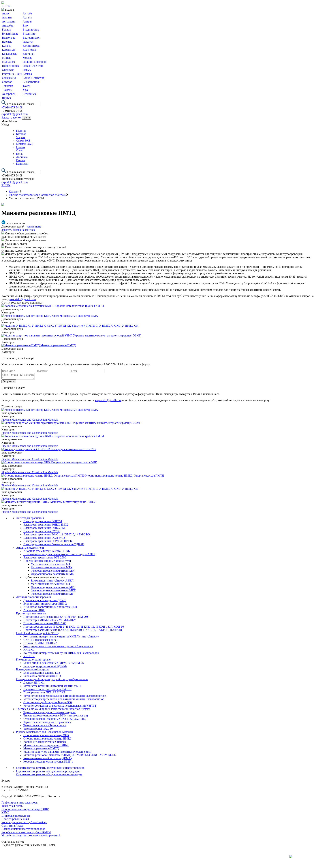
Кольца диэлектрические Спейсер (44, 741)
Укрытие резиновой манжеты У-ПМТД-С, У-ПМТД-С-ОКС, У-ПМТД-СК (69, 755)
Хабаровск (8, 93)
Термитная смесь (11, 805)
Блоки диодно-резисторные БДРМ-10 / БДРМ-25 (53, 662)
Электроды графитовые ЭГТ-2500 (44, 557)
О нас (19, 150)
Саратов (7, 81)
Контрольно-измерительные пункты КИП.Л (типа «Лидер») (61, 636)
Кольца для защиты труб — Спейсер (24, 822)
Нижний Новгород (34, 61)
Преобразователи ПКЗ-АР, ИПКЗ (44, 692)
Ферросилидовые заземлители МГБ (53, 587)
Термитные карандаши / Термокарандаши (49, 712)
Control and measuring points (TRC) (37, 633)
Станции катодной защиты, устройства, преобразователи (52, 679)
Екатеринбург (31, 37)
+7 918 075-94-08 (11, 107)
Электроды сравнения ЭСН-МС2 (44, 537)
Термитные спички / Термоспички (44, 725)
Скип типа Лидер (12, 825)
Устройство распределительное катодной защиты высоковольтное (64, 695)
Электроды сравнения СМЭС (41, 531)
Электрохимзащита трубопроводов (23, 828)
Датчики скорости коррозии (33, 597)
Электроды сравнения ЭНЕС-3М (44, 527)
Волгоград (8, 37)
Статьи (20, 147)
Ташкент (7, 85)
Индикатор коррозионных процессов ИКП (50, 606)
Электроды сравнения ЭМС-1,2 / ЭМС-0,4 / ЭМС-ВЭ (56, 534)
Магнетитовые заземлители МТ (50, 564)
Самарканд (9, 77)
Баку (26, 25)
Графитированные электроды (19, 802)
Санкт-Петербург (33, 77)
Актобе (27, 13)
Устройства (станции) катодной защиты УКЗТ (52, 685)
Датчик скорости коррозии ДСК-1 (44, 600)
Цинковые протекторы (15, 815)
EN (8, 5)
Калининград (31, 45)
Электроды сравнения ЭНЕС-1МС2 (45, 524)
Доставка (22, 157)
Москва (27, 57)
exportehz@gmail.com (14, 114)
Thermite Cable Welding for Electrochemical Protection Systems (53, 708)
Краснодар (29, 49)
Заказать (6, 229)
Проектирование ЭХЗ (15, 819)
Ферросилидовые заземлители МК (52, 573)
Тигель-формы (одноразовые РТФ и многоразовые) (55, 715)
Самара (27, 73)
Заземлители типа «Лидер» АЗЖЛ (52, 580)
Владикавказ (10, 33)
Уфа (25, 89)
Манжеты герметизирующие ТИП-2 (46, 745)
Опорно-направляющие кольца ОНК (46, 735)
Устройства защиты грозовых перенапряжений (30, 835)
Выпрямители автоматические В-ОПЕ (47, 689)
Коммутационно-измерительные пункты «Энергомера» (58, 646)
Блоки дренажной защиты (32, 669)
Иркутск (28, 41)
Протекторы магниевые (31, 613)
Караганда (8, 49)
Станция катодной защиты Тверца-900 (47, 702)
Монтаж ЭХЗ (24, 143)
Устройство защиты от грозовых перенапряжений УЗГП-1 (59, 705)
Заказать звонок (11, 117)
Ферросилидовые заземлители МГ (52, 593)
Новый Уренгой (33, 65)
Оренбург (8, 69)
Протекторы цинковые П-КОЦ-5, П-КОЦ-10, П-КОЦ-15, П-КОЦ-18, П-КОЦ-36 (73, 626)
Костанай (28, 53)
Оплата (20, 160)
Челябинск (29, 93)
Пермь (27, 69)
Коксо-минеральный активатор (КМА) (47, 758)
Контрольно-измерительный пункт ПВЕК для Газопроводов (61, 652)
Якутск (6, 97)
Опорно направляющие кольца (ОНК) (25, 809)
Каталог (21, 134)
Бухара (6, 29)
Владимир (29, 33)
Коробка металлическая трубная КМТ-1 (48, 761)
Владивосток (31, 29)
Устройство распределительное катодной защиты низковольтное (63, 699)
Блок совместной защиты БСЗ (42, 676)
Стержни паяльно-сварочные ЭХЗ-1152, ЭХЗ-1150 (54, 718)
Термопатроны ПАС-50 (38, 728)
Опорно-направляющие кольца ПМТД (47, 738)
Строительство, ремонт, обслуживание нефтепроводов (50, 767)
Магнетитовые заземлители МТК (51, 567)
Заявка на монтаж (24, 229)
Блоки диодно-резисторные (33, 659)
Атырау (27, 21)
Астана (27, 17)
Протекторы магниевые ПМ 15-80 (44, 623)
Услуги (20, 137)
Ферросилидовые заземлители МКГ (53, 590)
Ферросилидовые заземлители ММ (52, 570)
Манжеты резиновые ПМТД (41, 748)
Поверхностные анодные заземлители (47, 560)
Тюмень (7, 89)
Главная (21, 130)
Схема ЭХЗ (23, 140)
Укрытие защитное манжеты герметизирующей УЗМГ (57, 751)
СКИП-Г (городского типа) (40, 639)
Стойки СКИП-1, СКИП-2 (40, 643)
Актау (6, 13)
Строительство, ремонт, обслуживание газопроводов (49, 774)
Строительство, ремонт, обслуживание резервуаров (48, 771)
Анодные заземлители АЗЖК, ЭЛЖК (46, 550)
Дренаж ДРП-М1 (34, 682)
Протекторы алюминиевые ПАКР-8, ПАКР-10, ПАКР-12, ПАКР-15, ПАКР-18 (72, 629)
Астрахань (8, 21)
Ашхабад (7, 25)
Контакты (22, 163)
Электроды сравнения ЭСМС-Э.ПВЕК (47, 541)
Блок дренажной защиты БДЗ (41, 672)
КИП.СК (29, 656)
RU (3, 5)
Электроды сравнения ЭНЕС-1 (42, 521)
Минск (6, 57)
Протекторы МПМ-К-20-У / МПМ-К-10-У (49, 620)
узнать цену (34, 226)
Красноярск (9, 53)
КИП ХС (29, 649)
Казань (6, 45)
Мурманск (8, 61)
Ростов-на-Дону (12, 73)
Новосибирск (10, 65)
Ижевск (7, 41)
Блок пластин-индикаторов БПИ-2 (45, 603)
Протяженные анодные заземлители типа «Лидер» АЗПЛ (59, 554)
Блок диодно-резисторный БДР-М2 (45, 666)
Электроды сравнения (30, 518)
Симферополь (31, 81)
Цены (19, 153)
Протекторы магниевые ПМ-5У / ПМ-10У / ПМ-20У (56, 616)
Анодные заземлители (30, 547)
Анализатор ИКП (34, 610)
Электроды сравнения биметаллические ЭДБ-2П (53, 544)
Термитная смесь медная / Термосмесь (47, 722)
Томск (26, 85)
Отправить (9, 381)
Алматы (7, 17)
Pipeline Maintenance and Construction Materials (29, 419)
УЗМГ (5, 812)
